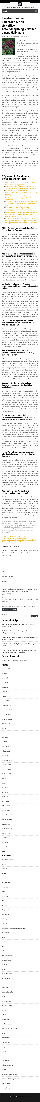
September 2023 (7, 829)
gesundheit (5, 933)
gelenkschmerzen (20, 525)
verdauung (5, 532)
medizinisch (20, 529)
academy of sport (7, 859)
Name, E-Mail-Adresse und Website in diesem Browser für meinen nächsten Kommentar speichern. (20, 590)
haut (3, 937)
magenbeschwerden (8, 529)
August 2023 (6, 833)
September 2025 (7, 719)
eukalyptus (5, 919)
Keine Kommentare (20, 36)
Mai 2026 (5, 682)
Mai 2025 (5, 737)
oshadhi (4, 1015)
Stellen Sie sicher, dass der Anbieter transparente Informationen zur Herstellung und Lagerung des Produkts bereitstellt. (21, 214)
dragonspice (6, 910)
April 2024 (5, 797)
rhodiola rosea (6, 1042)
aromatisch (15, 523)
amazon (4, 869)
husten (4, 942)
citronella (5, 896)
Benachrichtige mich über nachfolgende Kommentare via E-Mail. (20, 600)
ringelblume (6, 1047)
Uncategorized (7, 1083)
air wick (4, 864)
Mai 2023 (5, 847)
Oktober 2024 (6, 769)
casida (4, 891)
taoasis (4, 1070)
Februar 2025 (6, 751)
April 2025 (5, 742)
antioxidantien (31, 521)
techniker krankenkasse (10, 1074)
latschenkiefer (6, 978)
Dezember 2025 (7, 705)
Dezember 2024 (7, 760)
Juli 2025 (4, 728)
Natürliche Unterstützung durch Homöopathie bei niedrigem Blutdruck (18, 625)
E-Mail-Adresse (7, 576)
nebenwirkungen (7, 1006)
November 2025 (7, 710)
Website (4, 581)
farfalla (4, 923)
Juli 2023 (4, 838)
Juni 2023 (5, 842)
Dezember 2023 (7, 815)
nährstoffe (21, 531)
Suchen (4, 614)
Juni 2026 (5, 678)
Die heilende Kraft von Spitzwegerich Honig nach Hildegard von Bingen (18, 632)
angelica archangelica (18, 521)
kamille (4, 964)
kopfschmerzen (7, 974)
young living (6, 1088)
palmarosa (5, 1019)
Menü (5, 11)
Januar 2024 (6, 810)
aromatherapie (7, 523)
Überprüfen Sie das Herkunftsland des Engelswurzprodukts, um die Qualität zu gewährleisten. (18, 209)
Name (4, 571)
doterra (4, 905)
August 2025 (6, 724)
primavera (5, 1038)
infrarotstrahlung (7, 955)
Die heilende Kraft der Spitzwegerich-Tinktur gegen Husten (19, 645)
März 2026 (5, 692)
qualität (27, 531)
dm (3, 901)
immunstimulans (27, 527)
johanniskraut (6, 960)
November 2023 (7, 819)
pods (3, 1033)
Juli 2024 (4, 783)
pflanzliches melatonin (9, 1028)
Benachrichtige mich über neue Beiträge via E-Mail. (18, 606)
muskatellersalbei (7, 992)
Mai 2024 (5, 792)
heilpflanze (17, 527)
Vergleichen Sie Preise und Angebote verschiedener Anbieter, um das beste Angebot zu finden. (21, 192)
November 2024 (7, 765)
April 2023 (5, 851)
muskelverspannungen (9, 531)
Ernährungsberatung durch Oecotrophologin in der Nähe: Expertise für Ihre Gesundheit (19, 651)
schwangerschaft (7, 1065)
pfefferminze (6, 1024)
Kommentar (6, 555)
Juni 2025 (5, 733)
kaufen (4, 969)
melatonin (5, 987)
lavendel (4, 983)
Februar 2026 (6, 696)
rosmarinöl (5, 1051)
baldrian (4, 873)
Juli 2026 (4, 673)
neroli (4, 1010)
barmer (4, 878)
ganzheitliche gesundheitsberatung (13, 928)
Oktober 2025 (6, 714)
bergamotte (6, 882)
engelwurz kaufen (8, 525)
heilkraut (10, 527)
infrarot (4, 951)
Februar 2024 (6, 806)
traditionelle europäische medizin (13, 1079)
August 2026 (6, 669)
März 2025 (5, 746)
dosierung (32, 523)
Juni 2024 (5, 787)
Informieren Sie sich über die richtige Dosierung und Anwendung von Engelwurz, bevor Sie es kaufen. (21, 203)
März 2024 (5, 801)
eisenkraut (5, 914)
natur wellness (6, 1001)
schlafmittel (5, 1060)
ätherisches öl (24, 523)
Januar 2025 (6, 755)
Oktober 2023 (6, 824)
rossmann (5, 1056)
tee (32, 531)
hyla (3, 946)
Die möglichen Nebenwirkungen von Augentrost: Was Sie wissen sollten (19, 638)
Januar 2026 (6, 701)
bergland (5, 887)
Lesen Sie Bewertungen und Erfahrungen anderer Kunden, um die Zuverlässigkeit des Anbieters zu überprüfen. (21, 198)
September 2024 (7, 774)
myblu (4, 996)
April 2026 (5, 687)
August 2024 (6, 778)
